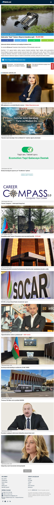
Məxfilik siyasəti (5, 487)
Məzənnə (30, 487)
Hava (29, 484)
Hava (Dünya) (31, 485)
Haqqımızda (4, 480)
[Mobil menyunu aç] (51, 2)
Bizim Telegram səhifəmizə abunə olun (15, 59)
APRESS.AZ (34, 490)
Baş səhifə (4, 478)
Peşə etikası (4, 482)
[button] (47, 40)
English (29, 478)
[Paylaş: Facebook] (7, 40)
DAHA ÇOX (27, 471)
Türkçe (29, 482)
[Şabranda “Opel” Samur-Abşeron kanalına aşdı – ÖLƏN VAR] (27, 19)
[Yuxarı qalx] (50, 501)
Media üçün (4, 485)
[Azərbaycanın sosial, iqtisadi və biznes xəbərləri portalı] (6, 2)
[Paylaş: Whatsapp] (34, 40)
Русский (30, 480)
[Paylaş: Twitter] (20, 40)
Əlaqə (3, 484)
